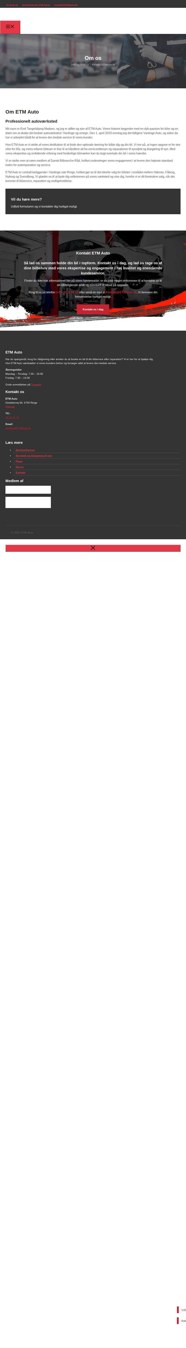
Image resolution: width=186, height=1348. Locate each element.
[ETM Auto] (26, 28)
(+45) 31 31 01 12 (67, 292)
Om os (20, 466)
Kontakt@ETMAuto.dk (66, 5)
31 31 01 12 (12, 5)
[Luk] (93, 548)
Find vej (10, 406)
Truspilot (36, 384)
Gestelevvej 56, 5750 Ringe (36, 5)
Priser (19, 461)
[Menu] (10, 27)
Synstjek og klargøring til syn (34, 455)
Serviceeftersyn (25, 450)
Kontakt (20, 472)
